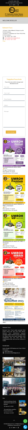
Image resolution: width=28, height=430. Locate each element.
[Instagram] (18, 5)
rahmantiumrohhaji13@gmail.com (12, 352)
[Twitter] (14, 5)
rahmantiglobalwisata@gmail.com (14, 2)
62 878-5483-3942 (14, 1)
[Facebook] (12, 5)
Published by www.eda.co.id (14, 425)
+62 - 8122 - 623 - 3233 (10, 36)
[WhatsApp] (10, 5)
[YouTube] (16, 5)
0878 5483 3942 (9, 351)
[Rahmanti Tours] (14, 11)
